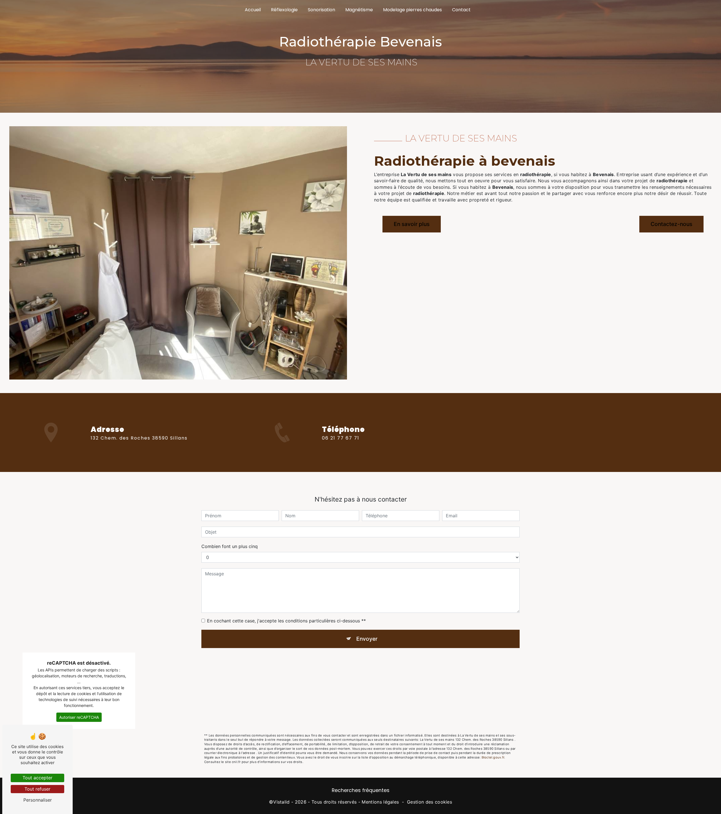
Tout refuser (37, 789)
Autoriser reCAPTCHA (79, 717)
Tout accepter (37, 777)
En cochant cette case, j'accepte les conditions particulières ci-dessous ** (286, 621)
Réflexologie (284, 9)
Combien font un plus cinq (229, 546)
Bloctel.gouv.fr (493, 757)
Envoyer (366, 638)
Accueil (253, 9)
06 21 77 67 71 (340, 438)
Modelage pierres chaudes (412, 9)
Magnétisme (359, 9)
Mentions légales (380, 802)
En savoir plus (412, 224)
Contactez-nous (671, 224)
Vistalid (281, 802)
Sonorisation (321, 9)
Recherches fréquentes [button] (361, 790)
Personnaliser (37, 800)
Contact (461, 9)
